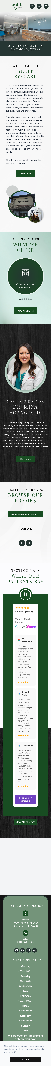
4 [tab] (26, 299)
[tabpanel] (25, 276)
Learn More (25, 173)
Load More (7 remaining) (25, 799)
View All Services (25, 311)
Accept (25, 1059)
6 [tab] (31, 299)
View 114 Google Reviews (23, 620)
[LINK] (25, 260)
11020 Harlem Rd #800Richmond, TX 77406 (25, 923)
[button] (4, 6)
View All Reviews (25, 822)
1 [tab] (20, 299)
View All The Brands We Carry (24, 514)
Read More (25, 459)
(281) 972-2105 (25, 940)
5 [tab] (29, 299)
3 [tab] (24, 299)
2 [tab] (22, 299)
